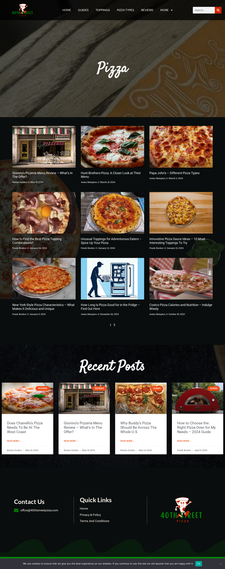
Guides (83, 10)
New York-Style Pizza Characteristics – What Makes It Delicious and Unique (43, 307)
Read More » (14, 441)
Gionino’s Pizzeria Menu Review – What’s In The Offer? (83, 427)
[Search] (218, 10)
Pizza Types (125, 10)
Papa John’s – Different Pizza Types (174, 173)
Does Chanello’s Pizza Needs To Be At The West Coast (25, 427)
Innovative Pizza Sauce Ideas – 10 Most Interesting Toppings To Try (177, 241)
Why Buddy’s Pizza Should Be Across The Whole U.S (138, 427)
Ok (198, 563)
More (164, 10)
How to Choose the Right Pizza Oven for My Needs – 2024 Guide (196, 427)
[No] (220, 563)
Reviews (147, 10)
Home (66, 10)
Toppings (103, 10)
